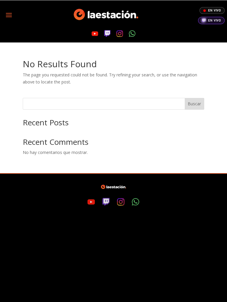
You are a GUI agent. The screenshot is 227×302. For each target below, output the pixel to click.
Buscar (194, 103)
